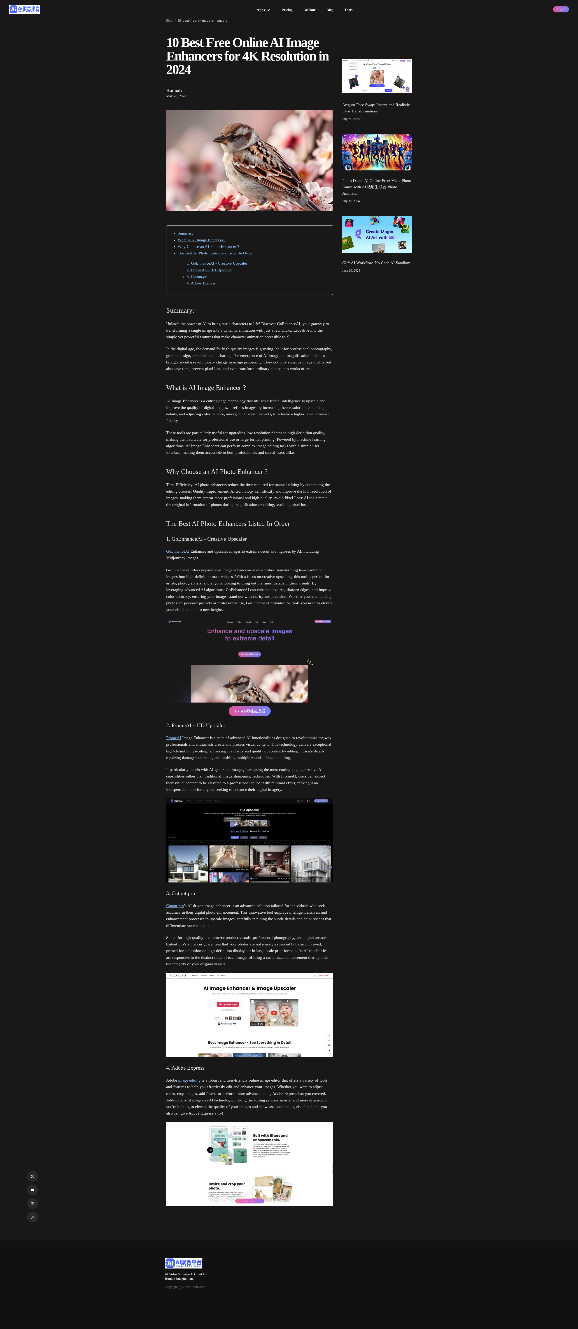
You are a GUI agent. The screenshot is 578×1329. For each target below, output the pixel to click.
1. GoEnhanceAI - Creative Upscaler (217, 263)
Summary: (186, 233)
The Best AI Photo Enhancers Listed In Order (215, 253)
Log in (561, 9)
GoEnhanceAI (177, 551)
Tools (348, 10)
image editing (189, 1080)
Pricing (287, 10)
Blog (329, 10)
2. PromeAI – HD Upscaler (209, 270)
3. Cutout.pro (198, 276)
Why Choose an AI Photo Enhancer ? (208, 246)
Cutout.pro (175, 905)
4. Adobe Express (201, 283)
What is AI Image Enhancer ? (202, 240)
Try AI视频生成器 (249, 711)
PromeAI (173, 737)
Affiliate (309, 10)
